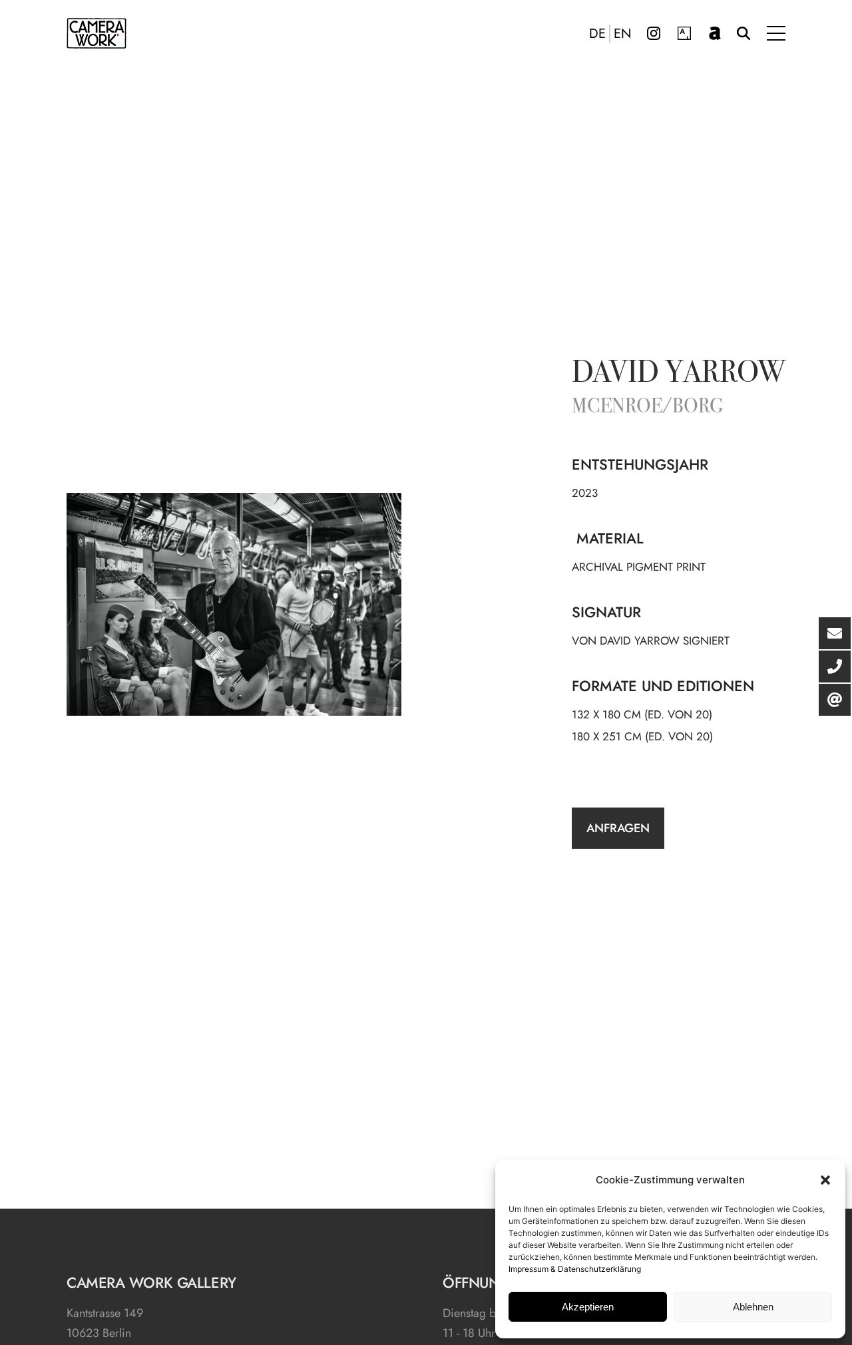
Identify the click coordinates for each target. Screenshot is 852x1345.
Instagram (653, 33)
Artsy (684, 33)
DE (597, 34)
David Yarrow (678, 374)
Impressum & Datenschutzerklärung (575, 1269)
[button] (825, 1180)
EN (623, 34)
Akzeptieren (588, 1306)
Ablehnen (753, 1306)
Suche (743, 33)
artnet (715, 33)
